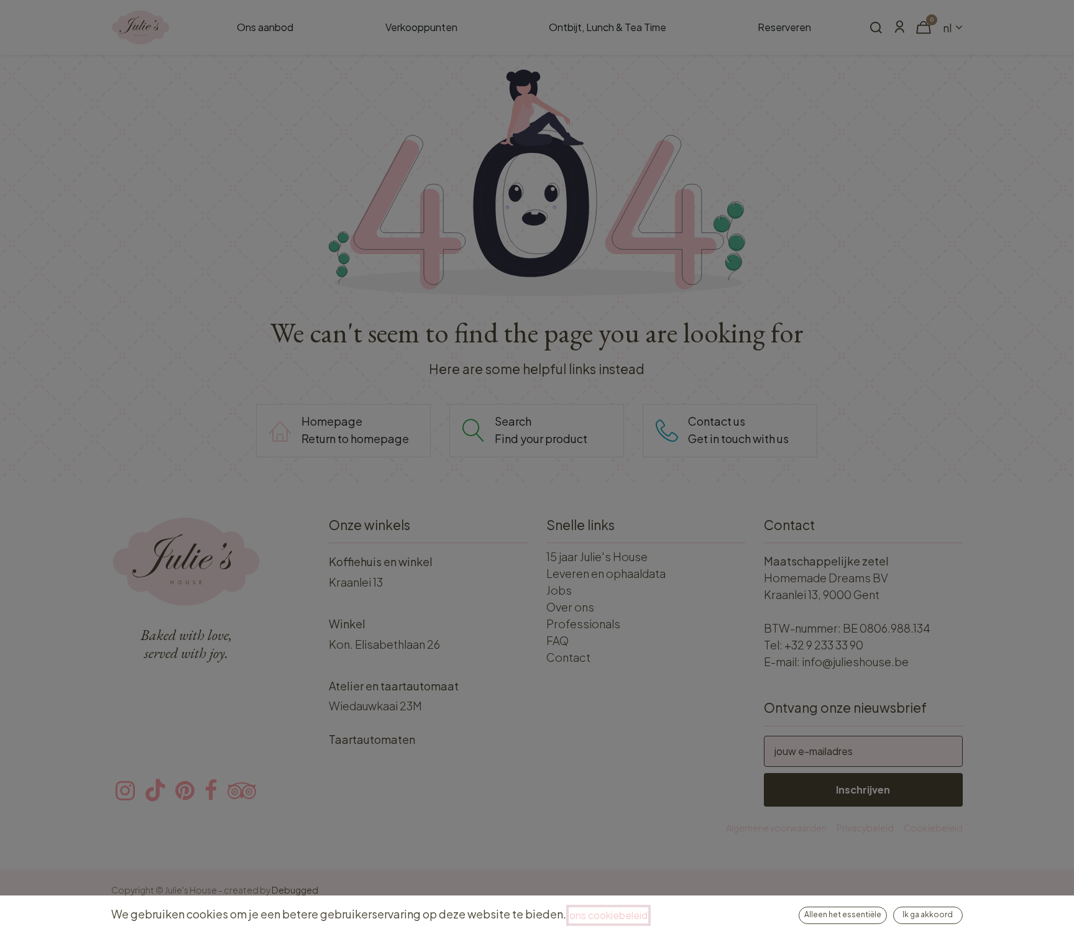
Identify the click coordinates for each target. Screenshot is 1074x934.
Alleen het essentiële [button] (842, 914)
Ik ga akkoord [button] (927, 914)
